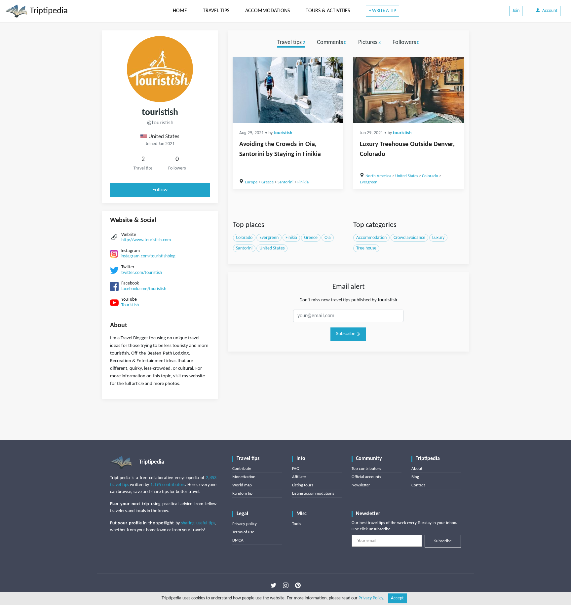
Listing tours (302, 485)
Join (516, 11)
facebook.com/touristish (143, 289)
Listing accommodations (313, 493)
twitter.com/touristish (141, 273)
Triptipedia (48, 11)
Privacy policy (244, 524)
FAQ (295, 469)
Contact (418, 485)
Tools (296, 524)
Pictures (369, 42)
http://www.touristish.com (146, 240)
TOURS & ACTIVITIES (328, 11)
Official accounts (366, 477)
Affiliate (299, 477)
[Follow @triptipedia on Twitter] (273, 585)
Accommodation (371, 238)
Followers (406, 42)
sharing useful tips (198, 523)
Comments (331, 42)
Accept (397, 598)
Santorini (285, 182)
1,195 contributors (167, 484)
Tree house (366, 248)
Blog (415, 477)
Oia (327, 238)
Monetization (243, 477)
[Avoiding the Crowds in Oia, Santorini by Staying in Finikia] (288, 90)
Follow (160, 190)
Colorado (430, 176)
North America (378, 176)
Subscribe (346, 333)
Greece (267, 182)
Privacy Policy (371, 598)
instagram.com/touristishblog (148, 256)
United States (406, 176)
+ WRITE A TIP (382, 10)
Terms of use (243, 532)
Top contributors (366, 469)
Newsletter (361, 485)
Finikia (303, 182)
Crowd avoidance (409, 238)
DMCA (238, 540)
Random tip (242, 493)
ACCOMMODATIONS (267, 11)
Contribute (241, 469)
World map (242, 485)
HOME (180, 11)
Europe (251, 182)
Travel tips (291, 42)
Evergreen (368, 182)
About (416, 469)
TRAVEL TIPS (216, 11)
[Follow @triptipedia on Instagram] (285, 585)
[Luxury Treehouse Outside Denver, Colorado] (408, 90)
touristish (283, 133)
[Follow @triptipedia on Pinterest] (298, 585)
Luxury (438, 238)
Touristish (130, 305)
